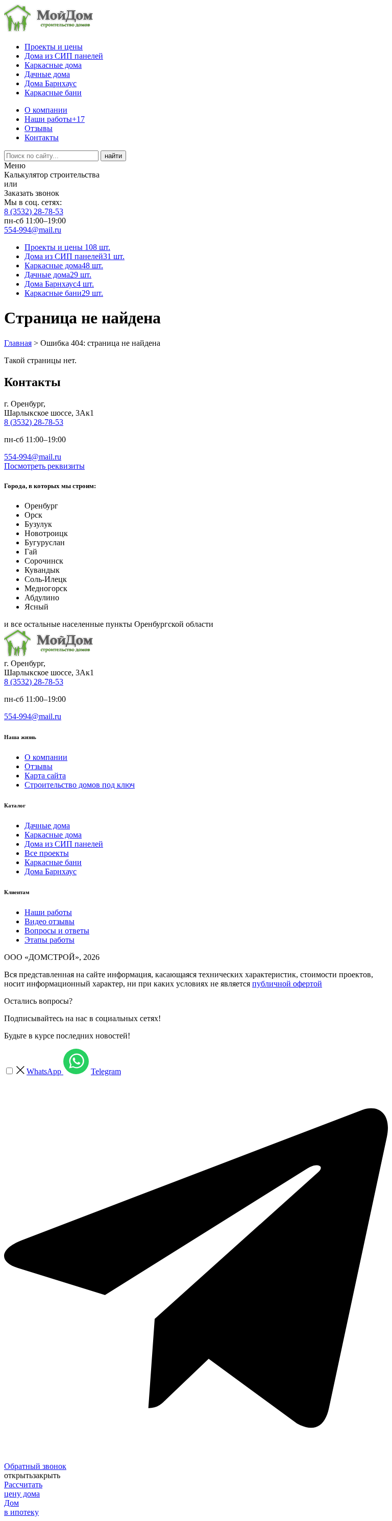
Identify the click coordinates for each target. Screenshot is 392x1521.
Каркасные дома (53, 65)
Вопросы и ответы (56, 930)
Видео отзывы (49, 921)
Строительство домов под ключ (79, 784)
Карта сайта (45, 775)
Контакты (41, 137)
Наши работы (54, 119)
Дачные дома (47, 74)
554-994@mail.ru (32, 229)
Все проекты (46, 853)
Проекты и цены (53, 46)
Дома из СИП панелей (63, 56)
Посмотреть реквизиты (44, 466)
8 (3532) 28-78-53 (33, 211)
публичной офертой (287, 983)
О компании (45, 110)
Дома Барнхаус (50, 83)
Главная (18, 343)
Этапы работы (49, 939)
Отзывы (38, 128)
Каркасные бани (53, 92)
